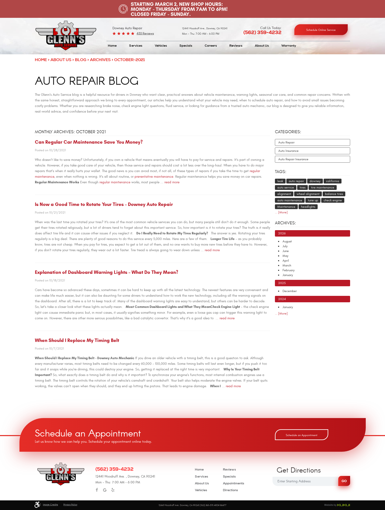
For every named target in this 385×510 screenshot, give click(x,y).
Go (344, 481)
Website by (337, 505)
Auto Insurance (288, 151)
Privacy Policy (70, 504)
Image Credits (50, 504)
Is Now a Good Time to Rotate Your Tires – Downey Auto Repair (104, 204)
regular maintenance (114, 182)
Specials (185, 46)
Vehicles (161, 46)
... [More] (281, 212)
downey (315, 181)
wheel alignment (308, 194)
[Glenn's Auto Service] (66, 35)
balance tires (334, 194)
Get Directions (299, 470)
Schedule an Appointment (301, 435)
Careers (211, 46)
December (290, 291)
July (285, 246)
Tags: (280, 171)
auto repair (296, 181)
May (285, 256)
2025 (282, 283)
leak (280, 181)
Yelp (113, 490)
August (287, 241)
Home (112, 46)
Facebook (97, 490)
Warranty (288, 46)
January (288, 275)
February (289, 270)
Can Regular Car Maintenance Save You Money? (89, 142)
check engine (333, 200)
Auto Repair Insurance (293, 159)
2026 (282, 233)
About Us (262, 46)
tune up (313, 200)
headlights (308, 207)
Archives (100, 59)
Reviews (235, 46)
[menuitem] (112, 45)
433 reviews (145, 33)
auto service (285, 187)
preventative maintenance (154, 177)
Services (135, 46)
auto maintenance (289, 200)
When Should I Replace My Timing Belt (77, 340)
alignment (284, 194)
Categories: (288, 131)
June (286, 251)
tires (302, 187)
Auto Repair (286, 142)
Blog (80, 59)
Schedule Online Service (321, 30)
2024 (282, 299)
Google (105, 490)
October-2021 (129, 59)
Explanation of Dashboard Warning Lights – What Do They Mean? (106, 272)
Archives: (285, 223)
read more (171, 182)
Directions (230, 490)
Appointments (233, 483)
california (332, 181)
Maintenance (286, 207)
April (286, 260)
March (287, 265)
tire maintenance (322, 187)
